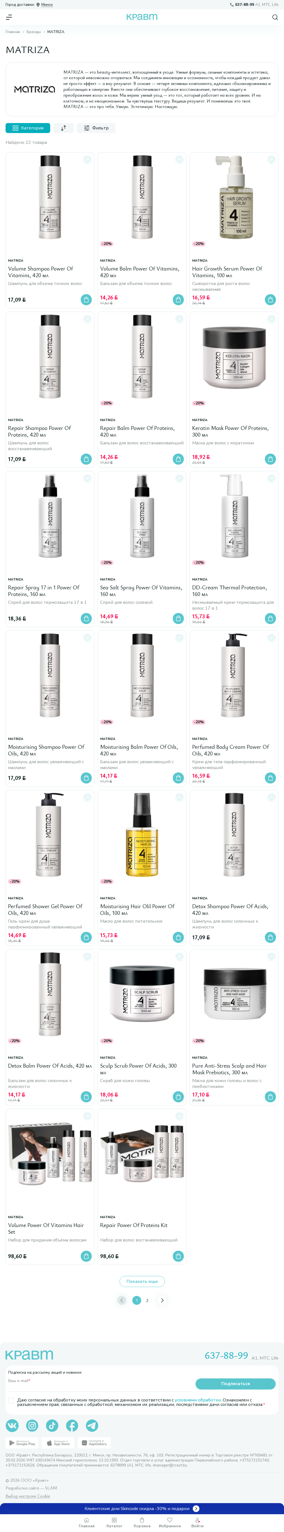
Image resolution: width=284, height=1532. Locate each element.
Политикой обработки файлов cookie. (124, 1490)
